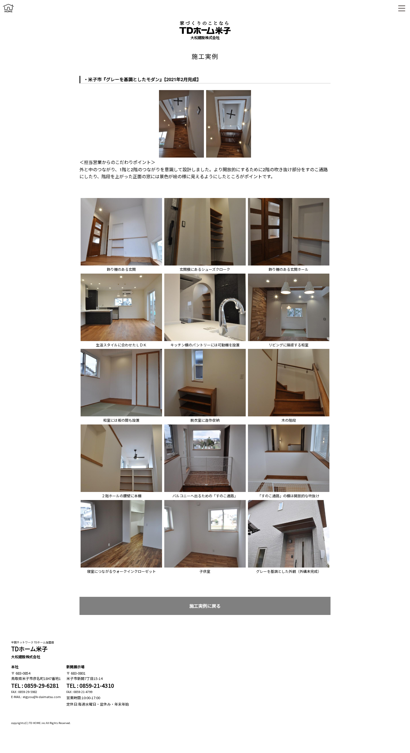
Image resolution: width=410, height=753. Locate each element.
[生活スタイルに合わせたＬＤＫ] (121, 275)
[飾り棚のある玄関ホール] (289, 199)
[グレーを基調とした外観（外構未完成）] (289, 501)
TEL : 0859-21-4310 (90, 685)
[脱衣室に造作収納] (205, 350)
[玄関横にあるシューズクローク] (205, 199)
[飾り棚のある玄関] (121, 199)
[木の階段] (289, 350)
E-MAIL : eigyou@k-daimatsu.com (36, 696)
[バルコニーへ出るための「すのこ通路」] (205, 426)
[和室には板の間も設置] (121, 350)
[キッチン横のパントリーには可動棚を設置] (205, 275)
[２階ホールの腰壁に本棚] (121, 426)
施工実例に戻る (205, 606)
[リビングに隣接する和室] (289, 275)
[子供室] (205, 501)
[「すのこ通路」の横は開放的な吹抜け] (289, 426)
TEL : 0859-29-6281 (35, 685)
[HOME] (8, 13)
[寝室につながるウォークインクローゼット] (121, 501)
